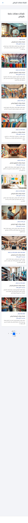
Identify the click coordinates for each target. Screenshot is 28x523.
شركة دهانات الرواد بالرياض (18, 224)
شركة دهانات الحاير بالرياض (18, 255)
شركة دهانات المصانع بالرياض (17, 285)
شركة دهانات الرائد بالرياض (18, 193)
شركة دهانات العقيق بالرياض (17, 163)
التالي (14, 336)
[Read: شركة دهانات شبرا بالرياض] (13, 30)
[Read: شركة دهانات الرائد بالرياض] (13, 181)
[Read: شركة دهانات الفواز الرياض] (13, 91)
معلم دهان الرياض (21, 252)
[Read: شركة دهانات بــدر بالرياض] (13, 120)
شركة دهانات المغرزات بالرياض (17, 72)
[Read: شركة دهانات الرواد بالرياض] (13, 212)
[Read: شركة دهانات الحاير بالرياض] (13, 243)
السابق (14, 331)
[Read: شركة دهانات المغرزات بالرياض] (13, 60)
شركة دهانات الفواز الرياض (18, 103)
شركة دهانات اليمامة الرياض (17, 316)
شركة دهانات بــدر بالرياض (18, 132)
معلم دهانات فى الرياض (20, 191)
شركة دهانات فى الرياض (20, 70)
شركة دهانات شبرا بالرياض (18, 42)
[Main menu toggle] (2, 2)
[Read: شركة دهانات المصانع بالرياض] (13, 273)
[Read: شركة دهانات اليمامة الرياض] (13, 304)
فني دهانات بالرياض (21, 100)
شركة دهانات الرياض (20, 2)
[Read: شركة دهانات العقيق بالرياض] (13, 151)
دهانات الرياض (22, 39)
